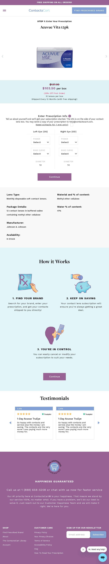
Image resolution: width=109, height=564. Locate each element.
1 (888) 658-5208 (34, 489)
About (5, 536)
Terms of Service (42, 541)
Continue (54, 376)
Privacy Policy (40, 532)
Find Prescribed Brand (13, 532)
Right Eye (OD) (68, 131)
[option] (54, 56)
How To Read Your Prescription (48, 553)
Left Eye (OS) (40, 131)
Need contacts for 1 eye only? (52, 125)
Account (6, 545)
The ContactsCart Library (14, 541)
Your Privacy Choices (43, 536)
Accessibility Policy (43, 545)
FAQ (36, 549)
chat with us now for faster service (76, 489)
